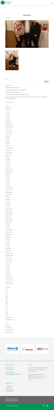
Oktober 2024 (8, 150)
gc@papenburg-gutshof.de (15, 374)
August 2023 (8, 173)
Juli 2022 (7, 197)
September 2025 (9, 131)
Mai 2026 (7, 115)
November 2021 (9, 208)
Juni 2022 (7, 199)
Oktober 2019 (8, 232)
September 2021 (9, 213)
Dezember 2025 (9, 124)
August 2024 (8, 155)
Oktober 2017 (8, 281)
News (6, 312)
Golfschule (8, 387)
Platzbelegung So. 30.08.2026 (12, 87)
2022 (6, 301)
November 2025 (9, 126)
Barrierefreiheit (14, 400)
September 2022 (9, 192)
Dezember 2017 (9, 276)
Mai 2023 (7, 180)
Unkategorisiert (9, 319)
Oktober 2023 (8, 169)
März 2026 (7, 120)
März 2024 (7, 166)
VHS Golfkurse (9, 391)
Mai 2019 (7, 243)
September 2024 (9, 152)
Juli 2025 (7, 136)
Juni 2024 (7, 159)
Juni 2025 (7, 138)
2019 (6, 293)
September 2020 (9, 220)
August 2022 (8, 194)
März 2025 (7, 145)
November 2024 (9, 148)
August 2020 (8, 222)
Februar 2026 (8, 122)
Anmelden (7, 325)
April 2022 (7, 204)
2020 (6, 296)
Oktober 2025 (8, 129)
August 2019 (8, 236)
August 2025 (8, 134)
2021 (6, 298)
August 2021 (8, 215)
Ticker (6, 315)
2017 (6, 289)
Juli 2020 (7, 225)
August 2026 (8, 108)
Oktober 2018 (8, 257)
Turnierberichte (8, 317)
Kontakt (7, 400)
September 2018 (9, 260)
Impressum (8, 399)
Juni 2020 (7, 227)
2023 (6, 303)
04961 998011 (10, 372)
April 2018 (7, 271)
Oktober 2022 (8, 190)
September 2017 (9, 283)
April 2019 (7, 246)
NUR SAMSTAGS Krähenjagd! (12, 92)
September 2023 (9, 171)
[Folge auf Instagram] (47, 405)
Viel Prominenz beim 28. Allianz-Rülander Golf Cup (16, 94)
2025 (6, 307)
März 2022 (7, 206)
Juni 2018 (7, 267)
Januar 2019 (8, 250)
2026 (6, 310)
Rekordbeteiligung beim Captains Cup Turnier (15, 90)
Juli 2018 (7, 264)
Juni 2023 (7, 178)
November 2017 (9, 279)
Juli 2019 (7, 239)
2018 (6, 291)
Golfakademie (9, 385)
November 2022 (9, 187)
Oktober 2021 (8, 211)
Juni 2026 (7, 112)
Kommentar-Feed (9, 330)
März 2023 (7, 185)
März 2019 (7, 248)
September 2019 (9, 234)
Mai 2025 (7, 141)
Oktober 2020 (8, 218)
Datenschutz (14, 399)
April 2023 (7, 183)
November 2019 (9, 229)
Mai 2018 (7, 269)
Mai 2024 (7, 162)
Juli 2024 (7, 157)
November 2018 (9, 255)
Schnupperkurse (10, 389)
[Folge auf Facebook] (43, 405)
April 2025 (7, 143)
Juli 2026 (7, 110)
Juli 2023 (7, 176)
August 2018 (8, 262)
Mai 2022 (7, 201)
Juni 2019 (7, 241)
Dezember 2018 (9, 253)
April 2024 (7, 164)
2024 (6, 305)
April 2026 (7, 117)
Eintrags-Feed (8, 327)
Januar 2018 (8, 274)
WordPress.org (8, 332)
